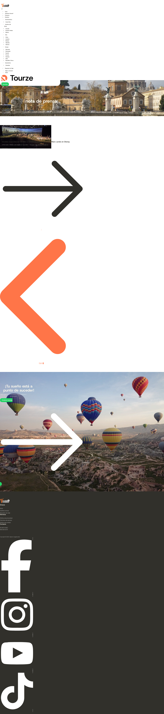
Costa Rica (8, 22)
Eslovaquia (8, 51)
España (7, 53)
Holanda (7, 56)
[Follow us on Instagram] (17, 614)
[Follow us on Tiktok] (17, 691)
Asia (6, 34)
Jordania (7, 39)
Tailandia (7, 42)
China (7, 37)
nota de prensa (41, 101)
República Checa (9, 60)
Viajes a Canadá (9, 70)
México (7, 32)
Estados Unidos (9, 30)
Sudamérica (8, 63)
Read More (5, 188)
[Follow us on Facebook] (16, 566)
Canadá (7, 28)
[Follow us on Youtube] (17, 652)
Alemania (8, 49)
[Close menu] (1, 82)
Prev (40, 363)
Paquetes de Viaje (9, 68)
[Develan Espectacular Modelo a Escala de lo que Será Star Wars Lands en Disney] (15, 132)
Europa (6, 47)
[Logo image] (5, 7)
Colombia (8, 65)
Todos (6, 72)
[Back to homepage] (17, 80)
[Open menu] (1, 8)
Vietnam (7, 44)
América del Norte (7, 25)
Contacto (7, 15)
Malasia (7, 41)
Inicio (6, 11)
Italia (7, 58)
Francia (7, 55)
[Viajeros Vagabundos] (5, 503)
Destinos (7, 17)
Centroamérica (8, 19)
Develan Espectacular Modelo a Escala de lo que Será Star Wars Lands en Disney (36, 142)
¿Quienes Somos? (9, 13)
